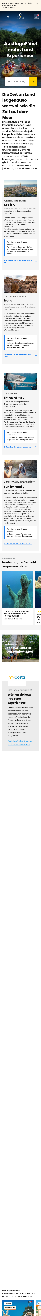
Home (4, 641)
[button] (31, 16)
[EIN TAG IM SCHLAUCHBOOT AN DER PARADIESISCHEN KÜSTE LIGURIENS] (17, 598)
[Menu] (3, 16)
